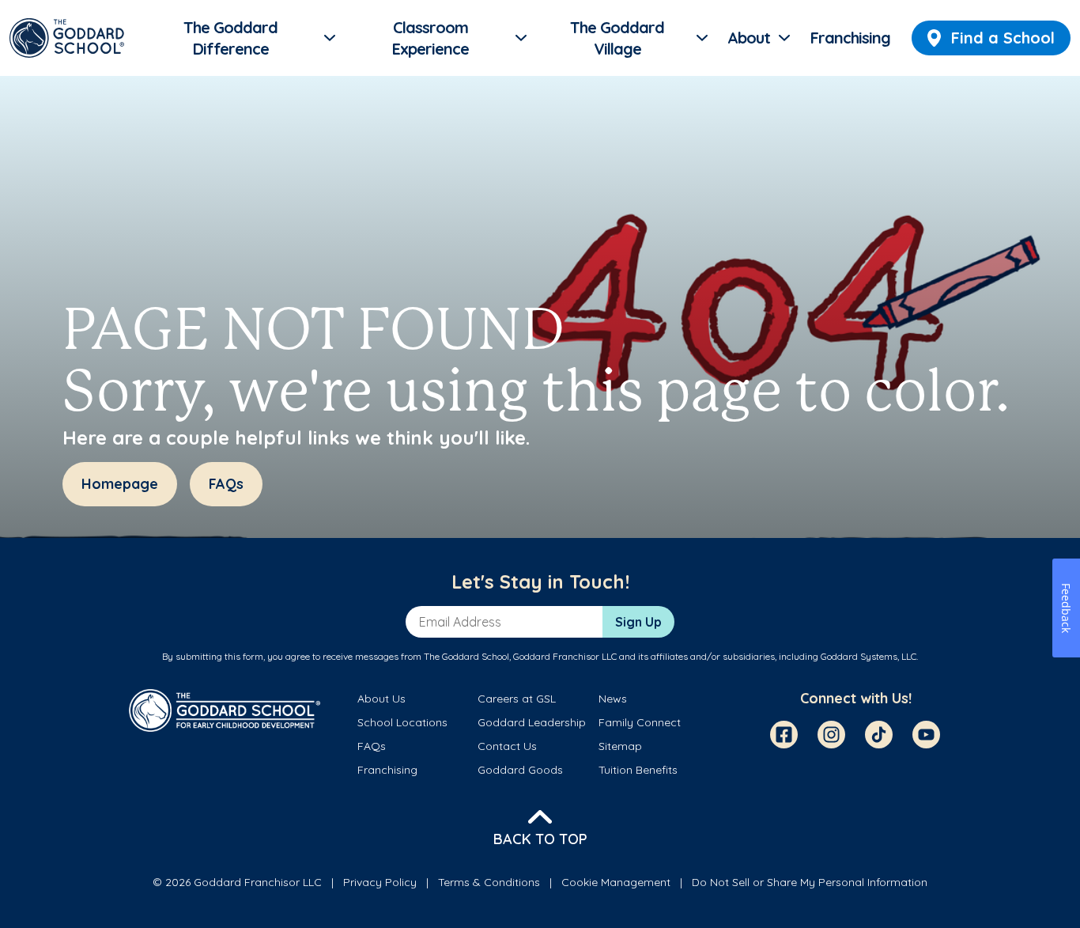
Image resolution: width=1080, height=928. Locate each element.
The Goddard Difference (230, 38)
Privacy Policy (380, 882)
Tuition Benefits (638, 770)
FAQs (371, 746)
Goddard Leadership (532, 722)
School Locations (402, 722)
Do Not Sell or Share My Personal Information (809, 882)
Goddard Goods (520, 770)
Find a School (1003, 37)
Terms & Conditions (489, 882)
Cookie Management (615, 882)
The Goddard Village (617, 38)
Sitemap (620, 746)
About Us (381, 698)
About (748, 37)
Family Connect (640, 722)
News (613, 698)
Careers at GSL (517, 698)
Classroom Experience (430, 38)
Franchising (850, 37)
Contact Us (507, 746)
